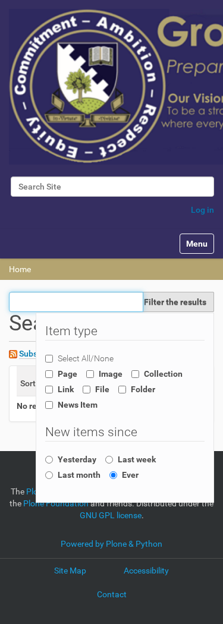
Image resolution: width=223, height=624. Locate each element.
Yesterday (77, 459)
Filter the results (175, 302)
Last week (137, 459)
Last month (79, 475)
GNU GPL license (111, 515)
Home (20, 269)
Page (67, 374)
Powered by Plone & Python (111, 544)
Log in (202, 210)
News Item (78, 404)
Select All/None (86, 358)
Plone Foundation (56, 503)
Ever (130, 475)
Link (66, 389)
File (102, 389)
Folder (143, 389)
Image (111, 374)
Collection (163, 374)
